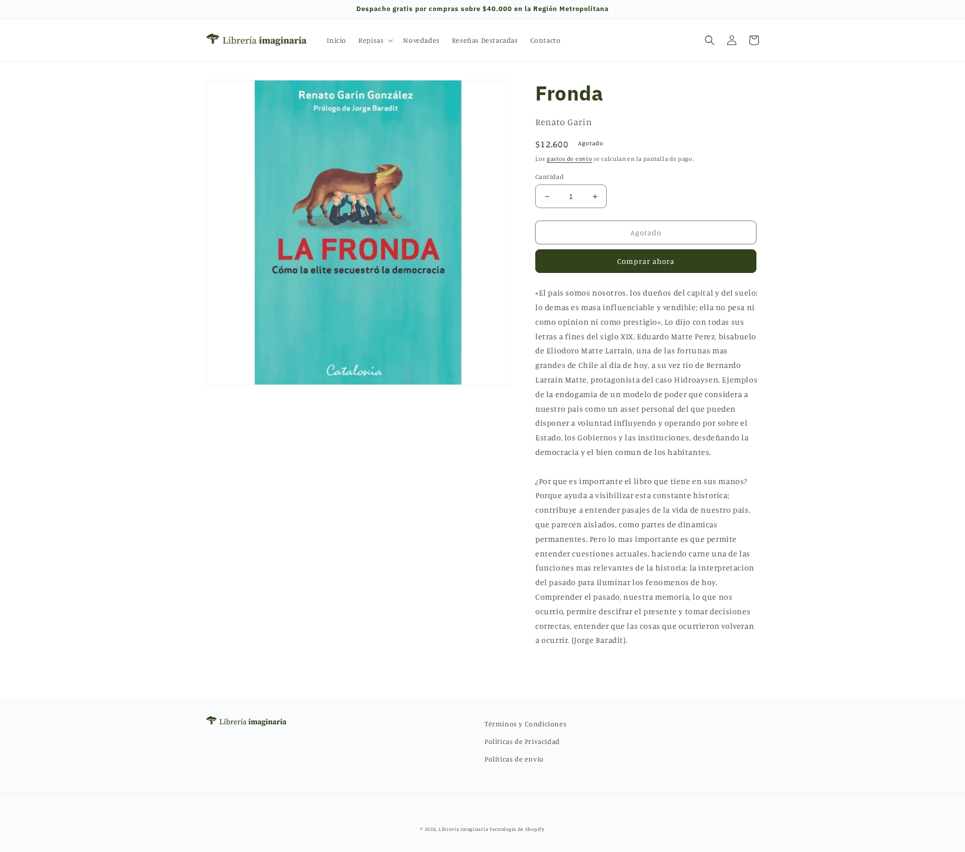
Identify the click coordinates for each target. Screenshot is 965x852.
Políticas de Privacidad (522, 741)
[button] (374, 40)
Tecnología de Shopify (517, 829)
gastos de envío (570, 158)
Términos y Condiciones (525, 723)
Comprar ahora (645, 261)
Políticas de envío (514, 758)
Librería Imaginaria (463, 829)
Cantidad (549, 176)
